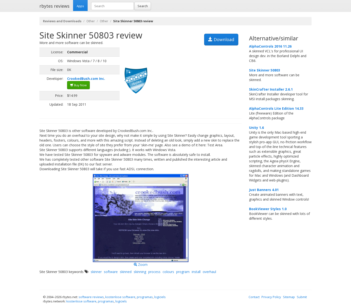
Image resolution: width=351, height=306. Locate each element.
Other (90, 21)
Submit (302, 297)
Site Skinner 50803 (264, 70)
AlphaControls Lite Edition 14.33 (276, 108)
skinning (140, 271)
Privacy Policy (271, 297)
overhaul (209, 271)
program (183, 271)
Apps (80, 6)
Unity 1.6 (256, 127)
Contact (254, 297)
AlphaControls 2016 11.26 (270, 46)
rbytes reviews (54, 6)
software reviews (91, 297)
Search (143, 6)
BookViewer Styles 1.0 (268, 209)
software (111, 271)
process (154, 271)
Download (223, 39)
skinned (126, 271)
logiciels (160, 297)
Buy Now (80, 85)
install (196, 271)
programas (145, 297)
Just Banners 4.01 (264, 189)
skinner (96, 271)
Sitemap (289, 297)
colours (168, 271)
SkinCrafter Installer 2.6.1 (271, 89)
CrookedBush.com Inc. (86, 78)
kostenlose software (120, 297)
